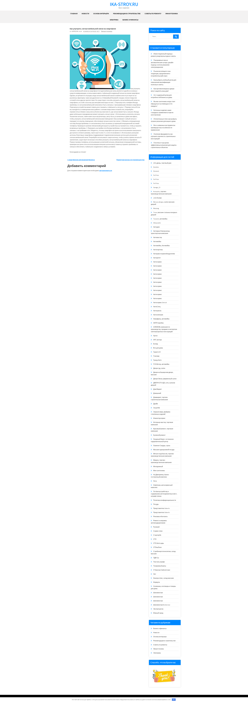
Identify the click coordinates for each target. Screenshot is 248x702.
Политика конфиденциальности (164, 500)
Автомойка (157, 241)
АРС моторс (157, 340)
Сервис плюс (158, 531)
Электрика (114, 20)
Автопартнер (158, 250)
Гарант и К (157, 352)
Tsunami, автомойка (160, 219)
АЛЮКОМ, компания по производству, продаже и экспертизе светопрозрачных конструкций (164, 329)
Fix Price (156, 175)
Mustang (156, 208)
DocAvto (156, 167)
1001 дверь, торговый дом (162, 163)
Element (156, 171)
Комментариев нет (91, 31)
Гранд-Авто (157, 360)
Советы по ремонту (153, 14)
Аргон (155, 336)
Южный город (158, 613)
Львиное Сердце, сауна (161, 446)
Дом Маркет (157, 389)
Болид (155, 344)
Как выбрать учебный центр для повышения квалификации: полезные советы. (163, 82)
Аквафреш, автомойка (161, 319)
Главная (74, 14)
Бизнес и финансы (130, 20)
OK (174, 699)
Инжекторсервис (159, 418)
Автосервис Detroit (160, 303)
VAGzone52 (157, 223)
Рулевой (156, 527)
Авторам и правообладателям (164, 254)
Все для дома (158, 348)
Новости (85, 14)
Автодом (156, 227)
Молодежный (158, 466)
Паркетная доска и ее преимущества (130, 160)
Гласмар (156, 356)
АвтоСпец (157, 307)
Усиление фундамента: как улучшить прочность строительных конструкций (163, 136)
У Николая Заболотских (161, 570)
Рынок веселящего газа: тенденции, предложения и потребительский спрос (161, 73)
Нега (155, 481)
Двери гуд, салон (159, 368)
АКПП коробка (158, 323)
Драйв (155, 404)
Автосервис (157, 262)
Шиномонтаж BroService (161, 605)
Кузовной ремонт (159, 435)
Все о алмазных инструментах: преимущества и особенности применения (163, 127)
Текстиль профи (159, 562)
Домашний (157, 393)
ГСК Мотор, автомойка (161, 364)
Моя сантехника (159, 471)
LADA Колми (157, 198)
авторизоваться (105, 171)
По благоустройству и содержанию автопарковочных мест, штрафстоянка (164, 493)
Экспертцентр (158, 609)
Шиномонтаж (158, 593)
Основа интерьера (101, 14)
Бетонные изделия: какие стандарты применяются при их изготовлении (162, 112)
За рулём (156, 408)
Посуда (155, 504)
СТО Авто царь (158, 543)
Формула (156, 582)
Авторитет (157, 258)
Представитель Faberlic (161, 508)
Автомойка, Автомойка (161, 246)
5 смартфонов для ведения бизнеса (81, 160)
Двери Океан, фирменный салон (165, 379)
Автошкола (157, 311)
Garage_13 (156, 187)
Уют (154, 574)
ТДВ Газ (156, 558)
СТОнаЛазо (157, 547)
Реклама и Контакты (160, 516)
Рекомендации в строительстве (126, 14)
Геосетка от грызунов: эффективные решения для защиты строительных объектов (164, 145)
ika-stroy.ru (124, 4)
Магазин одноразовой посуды (163, 450)
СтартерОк (157, 535)
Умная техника (171, 14)
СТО (154, 539)
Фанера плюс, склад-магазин (163, 578)
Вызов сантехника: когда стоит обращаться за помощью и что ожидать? (163, 103)
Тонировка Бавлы (159, 566)
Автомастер (157, 237)
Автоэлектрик (158, 315)
